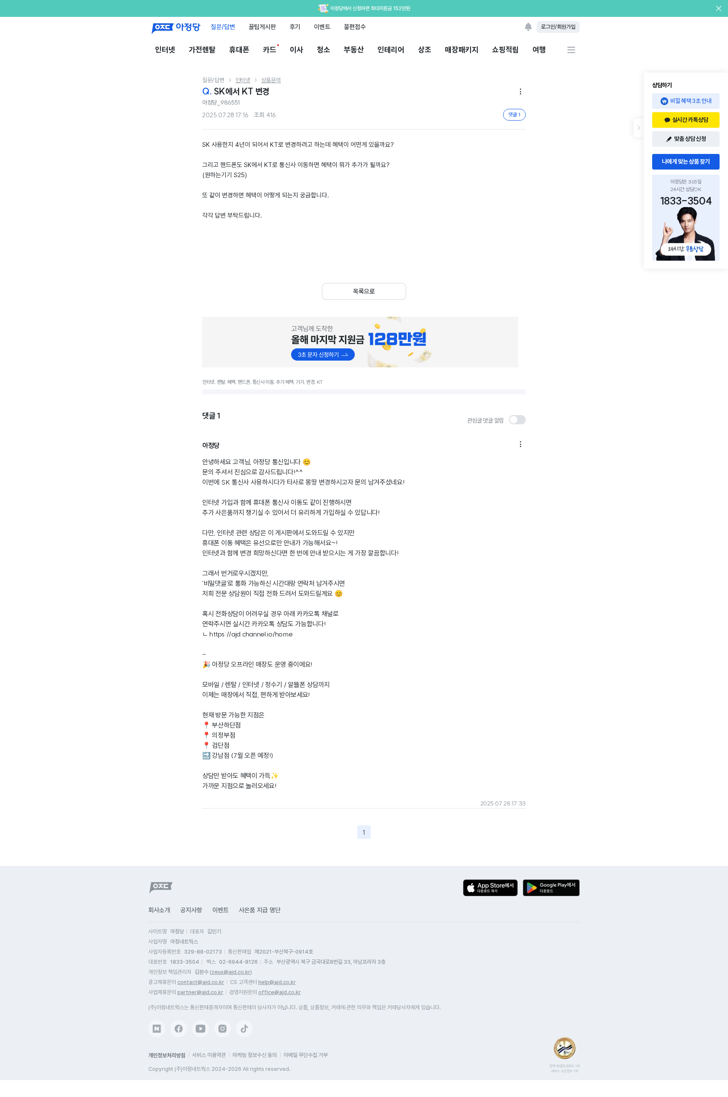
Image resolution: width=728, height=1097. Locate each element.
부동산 (354, 49)
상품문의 (271, 80)
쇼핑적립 (505, 49)
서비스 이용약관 (209, 1055)
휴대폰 (239, 49)
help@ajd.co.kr (277, 982)
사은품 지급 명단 (260, 910)
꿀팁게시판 (262, 27)
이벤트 (322, 27)
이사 (296, 49)
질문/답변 (223, 27)
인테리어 (390, 49)
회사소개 (159, 910)
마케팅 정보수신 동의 (255, 1055)
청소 (323, 49)
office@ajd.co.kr (279, 992)
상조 (424, 49)
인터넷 (165, 49)
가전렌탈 (202, 49)
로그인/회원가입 (558, 27)
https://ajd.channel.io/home (250, 634)
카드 (269, 49)
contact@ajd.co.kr (200, 982)
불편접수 (355, 27)
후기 (294, 27)
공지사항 (191, 910)
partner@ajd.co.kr (200, 992)
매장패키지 (462, 49)
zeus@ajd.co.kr (230, 972)
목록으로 (364, 291)
